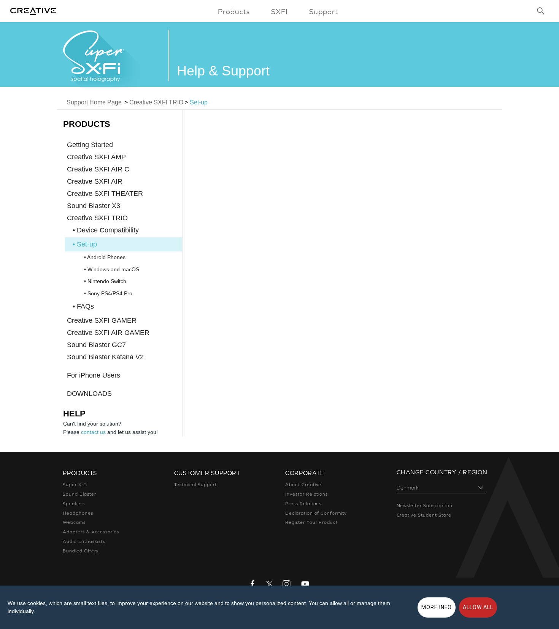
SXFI (279, 11)
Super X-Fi (75, 484)
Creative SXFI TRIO (156, 102)
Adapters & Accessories (91, 532)
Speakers (74, 503)
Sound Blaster (79, 494)
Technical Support (195, 484)
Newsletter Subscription (425, 505)
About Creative (303, 484)
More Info (436, 607)
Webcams (74, 522)
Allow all (478, 607)
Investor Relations (306, 494)
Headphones (78, 513)
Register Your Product (311, 522)
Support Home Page (94, 102)
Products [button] (234, 11)
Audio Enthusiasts (84, 541)
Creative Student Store (424, 515)
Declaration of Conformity (316, 513)
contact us (93, 432)
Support (323, 11)
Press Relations (303, 503)
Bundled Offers (80, 551)
